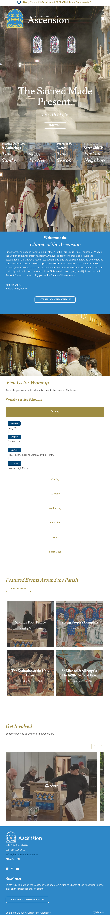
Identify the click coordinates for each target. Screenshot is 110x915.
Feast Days (55, 552)
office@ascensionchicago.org (22, 855)
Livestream (55, 125)
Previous (94, 746)
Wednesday (55, 508)
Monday (55, 479)
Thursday (55, 523)
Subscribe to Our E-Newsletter (27, 899)
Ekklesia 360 (98, 912)
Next (101, 746)
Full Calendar (18, 588)
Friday (55, 537)
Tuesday (55, 494)
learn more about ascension (55, 299)
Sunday (55, 411)
